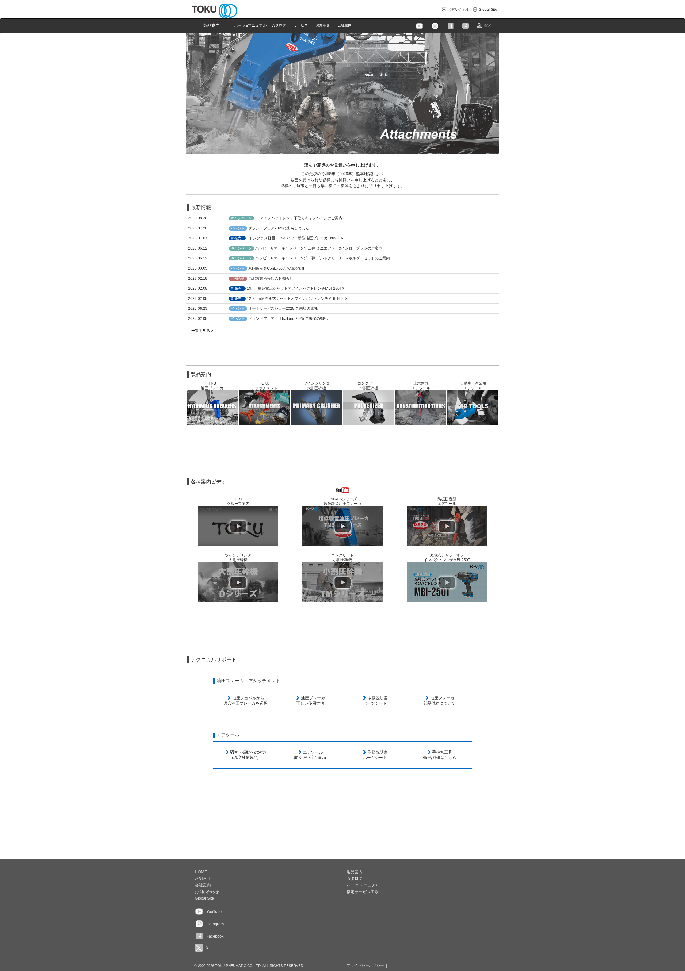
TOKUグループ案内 (238, 501)
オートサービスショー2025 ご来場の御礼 (274, 308)
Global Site (488, 9)
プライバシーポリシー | (367, 966)
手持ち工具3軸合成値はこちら (439, 755)
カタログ (281, 25)
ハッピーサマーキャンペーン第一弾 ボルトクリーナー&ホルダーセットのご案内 (310, 258)
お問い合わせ (459, 9)
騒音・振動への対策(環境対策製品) (248, 755)
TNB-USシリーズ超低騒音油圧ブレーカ (342, 501)
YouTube (214, 911)
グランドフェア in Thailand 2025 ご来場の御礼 (279, 318)
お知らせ (325, 25)
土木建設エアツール (421, 385)
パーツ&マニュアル (250, 25)
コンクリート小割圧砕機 (368, 385)
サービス (303, 25)
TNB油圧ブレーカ (212, 385)
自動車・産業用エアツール (473, 385)
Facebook (215, 936)
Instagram (215, 924)
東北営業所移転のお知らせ (262, 278)
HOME (201, 872)
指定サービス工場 (363, 891)
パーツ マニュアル (363, 885)
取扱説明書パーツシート (375, 700)
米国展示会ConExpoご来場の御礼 (268, 268)
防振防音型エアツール (446, 501)
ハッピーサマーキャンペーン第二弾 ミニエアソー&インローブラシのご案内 (306, 248)
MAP (487, 26)
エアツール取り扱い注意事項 (310, 755)
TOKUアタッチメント (264, 385)
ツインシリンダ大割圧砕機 (316, 385)
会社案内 (347, 25)
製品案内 (211, 25)
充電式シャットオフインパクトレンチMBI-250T (447, 557)
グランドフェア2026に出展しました (270, 228)
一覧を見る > (202, 331)
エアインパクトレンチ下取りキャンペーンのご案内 (286, 218)
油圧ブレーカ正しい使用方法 (310, 700)
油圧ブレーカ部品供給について (439, 700)
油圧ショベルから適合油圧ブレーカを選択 (245, 700)
